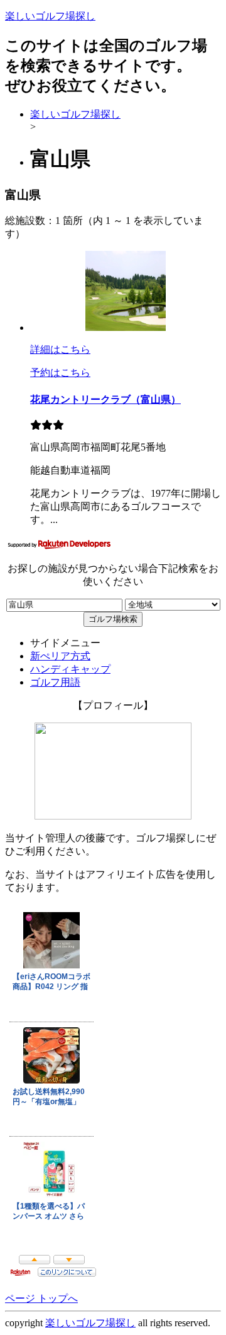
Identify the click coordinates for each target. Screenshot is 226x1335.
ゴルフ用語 (55, 682)
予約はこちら (60, 372)
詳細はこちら (60, 349)
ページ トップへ (41, 1298)
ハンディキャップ (70, 669)
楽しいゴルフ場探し (50, 16)
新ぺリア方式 (60, 656)
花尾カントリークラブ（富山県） (105, 399)
